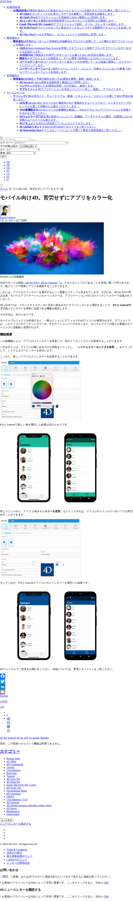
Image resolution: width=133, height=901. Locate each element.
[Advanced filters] (32, 140)
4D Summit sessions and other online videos (29, 805)
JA (3, 156)
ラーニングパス (15, 92)
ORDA (10, 796)
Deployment (12, 814)
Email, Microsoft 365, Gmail (21, 785)
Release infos (13, 758)
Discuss (4, 695)
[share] (7, 733)
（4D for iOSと (31, 282)
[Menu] (1, 185)
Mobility (44, 737)
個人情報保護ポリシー (19, 856)
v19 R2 (4, 701)
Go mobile (34, 737)
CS (8, 174)
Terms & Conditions (16, 849)
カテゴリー (6, 142)
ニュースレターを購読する (15, 823)
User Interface (13, 770)
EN (8, 168)
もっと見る (6, 820)
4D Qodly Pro (13, 787)
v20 (2, 707)
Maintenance (13, 811)
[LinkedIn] (66, 686)
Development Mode (16, 790)
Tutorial (10, 776)
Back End (11, 773)
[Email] (66, 691)
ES (8, 176)
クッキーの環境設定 (18, 863)
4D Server (11, 808)
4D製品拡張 (13, 7)
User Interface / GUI (17, 799)
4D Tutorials (12, 802)
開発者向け (12, 37)
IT (7, 179)
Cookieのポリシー (16, 859)
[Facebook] (66, 676)
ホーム (4, 188)
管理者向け (12, 75)
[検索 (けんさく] (35, 140)
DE (8, 162)
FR (8, 165)
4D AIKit (11, 761)
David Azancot (7, 217)
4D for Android (49, 282)
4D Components (14, 764)
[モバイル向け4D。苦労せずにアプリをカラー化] (52, 273)
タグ (2, 149)
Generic (10, 767)
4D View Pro (13, 779)
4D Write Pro (13, 782)
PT (8, 171)
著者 (2, 152)
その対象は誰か (9, 146)
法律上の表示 (14, 852)
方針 (106, 882)
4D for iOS (22, 737)
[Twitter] (66, 681)
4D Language (13, 793)
